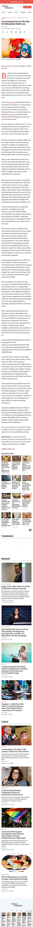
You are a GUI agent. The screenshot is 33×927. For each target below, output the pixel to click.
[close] (31, 2)
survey (8, 212)
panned (12, 102)
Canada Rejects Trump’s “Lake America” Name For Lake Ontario (15, 750)
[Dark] (19, 7)
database (6, 284)
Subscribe (27, 7)
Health (4, 19)
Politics (13, 17)
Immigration (5, 788)
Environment (5, 874)
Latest (4, 12)
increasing (12, 114)
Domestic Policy (22, 17)
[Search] (21, 7)
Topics (10, 12)
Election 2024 (6, 17)
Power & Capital (6, 584)
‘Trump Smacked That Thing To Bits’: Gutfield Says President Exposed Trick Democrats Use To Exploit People (14, 669)
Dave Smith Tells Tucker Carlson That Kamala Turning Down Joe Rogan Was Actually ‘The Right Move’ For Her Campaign (15, 632)
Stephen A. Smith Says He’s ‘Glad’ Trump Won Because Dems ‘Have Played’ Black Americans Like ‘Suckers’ (13, 707)
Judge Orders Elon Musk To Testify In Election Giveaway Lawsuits (16, 587)
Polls (16, 12)
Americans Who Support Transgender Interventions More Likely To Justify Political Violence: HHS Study (13, 834)
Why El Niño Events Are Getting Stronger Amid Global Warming (15, 878)
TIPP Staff (4, 26)
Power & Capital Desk (8, 600)
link (13, 449)
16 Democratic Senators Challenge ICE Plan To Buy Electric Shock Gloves (12, 792)
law (7, 345)
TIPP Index (23, 12)
